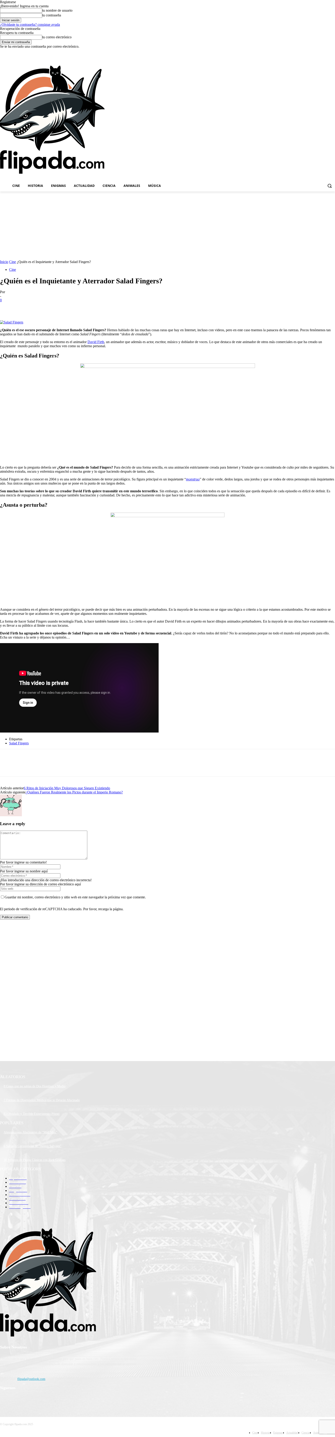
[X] (319, 52)
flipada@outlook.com (31, 1379)
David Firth (96, 342)
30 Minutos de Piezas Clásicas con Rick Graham (35, 1160)
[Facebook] (307, 52)
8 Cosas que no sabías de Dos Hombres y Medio (34, 1086)
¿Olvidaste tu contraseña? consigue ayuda (30, 24)
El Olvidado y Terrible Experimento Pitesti (31, 1114)
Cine (12, 262)
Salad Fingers (19, 743)
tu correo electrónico (57, 37)
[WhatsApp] (56, 307)
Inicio (4, 262)
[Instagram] (313, 52)
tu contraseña (51, 15)
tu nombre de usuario (57, 10)
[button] (329, 185)
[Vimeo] (326, 52)
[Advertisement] (211, 119)
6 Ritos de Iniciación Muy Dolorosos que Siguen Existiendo (67, 788)
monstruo (193, 479)
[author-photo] (11, 815)
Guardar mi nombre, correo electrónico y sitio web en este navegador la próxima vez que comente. (75, 897)
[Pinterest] (40, 307)
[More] (73, 307)
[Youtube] (332, 52)
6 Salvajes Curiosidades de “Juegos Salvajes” (32, 1146)
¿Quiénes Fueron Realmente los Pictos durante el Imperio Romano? (74, 792)
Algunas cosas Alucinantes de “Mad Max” (30, 1132)
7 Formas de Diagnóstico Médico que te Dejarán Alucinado (42, 1100)
